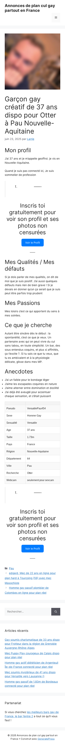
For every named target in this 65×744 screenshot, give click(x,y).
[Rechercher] (55, 612)
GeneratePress (46, 738)
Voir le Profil (32, 242)
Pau (11, 568)
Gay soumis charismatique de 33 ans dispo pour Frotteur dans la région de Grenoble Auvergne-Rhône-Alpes (32, 643)
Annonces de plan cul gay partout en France (30, 8)
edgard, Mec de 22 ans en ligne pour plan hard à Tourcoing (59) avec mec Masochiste (30, 578)
